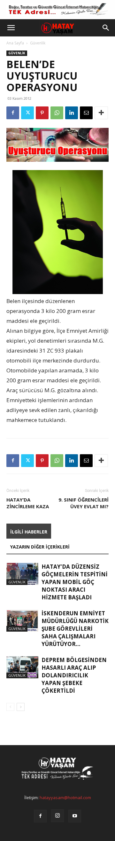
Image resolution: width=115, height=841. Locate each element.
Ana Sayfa (15, 43)
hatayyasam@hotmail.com (65, 797)
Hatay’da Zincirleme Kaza (27, 503)
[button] (11, 27)
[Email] (86, 112)
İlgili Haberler (28, 532)
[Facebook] (12, 112)
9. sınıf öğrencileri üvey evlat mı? (83, 503)
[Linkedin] (71, 112)
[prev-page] (10, 707)
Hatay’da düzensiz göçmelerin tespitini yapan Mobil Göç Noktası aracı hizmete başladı (75, 582)
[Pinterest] (42, 112)
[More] (101, 112)
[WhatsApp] (56, 112)
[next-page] (21, 707)
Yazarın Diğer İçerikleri (40, 547)
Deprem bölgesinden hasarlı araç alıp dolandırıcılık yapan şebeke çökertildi (74, 675)
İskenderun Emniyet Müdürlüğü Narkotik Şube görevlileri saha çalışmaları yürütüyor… (75, 629)
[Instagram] (57, 815)
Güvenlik (37, 43)
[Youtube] (74, 816)
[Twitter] (27, 112)
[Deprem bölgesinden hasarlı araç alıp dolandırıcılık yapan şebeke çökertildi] (22, 667)
